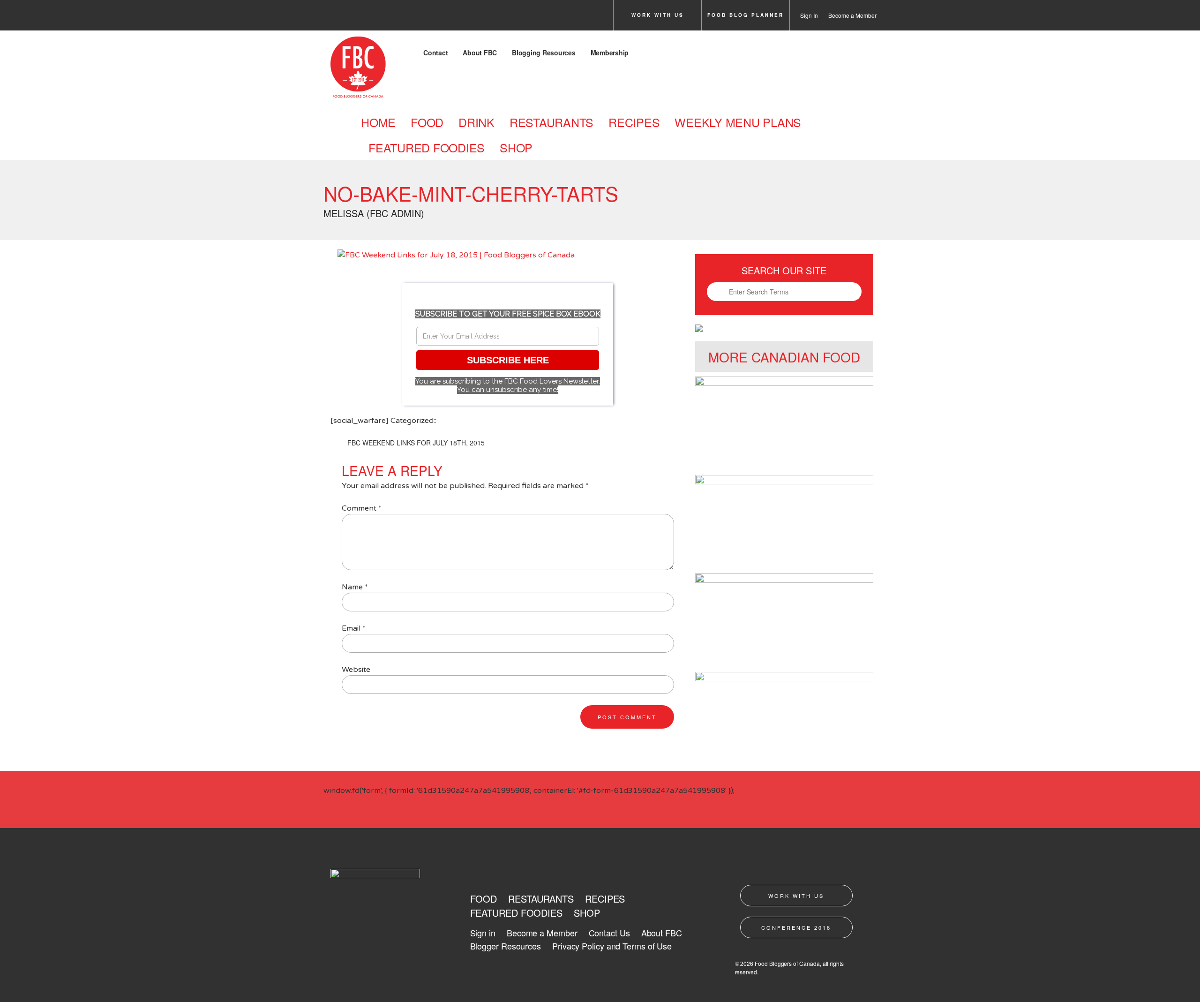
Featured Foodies (426, 147)
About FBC (480, 52)
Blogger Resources (505, 946)
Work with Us (657, 15)
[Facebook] (333, 17)
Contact (435, 52)
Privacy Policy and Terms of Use (612, 946)
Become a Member (852, 15)
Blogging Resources (544, 52)
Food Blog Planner (745, 15)
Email (354, 628)
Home (378, 121)
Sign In (809, 15)
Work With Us (796, 895)
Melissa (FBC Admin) (373, 213)
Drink (476, 121)
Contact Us (609, 933)
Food (427, 121)
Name (355, 587)
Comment (362, 508)
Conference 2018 (796, 927)
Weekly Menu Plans (738, 121)
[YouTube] (438, 17)
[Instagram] (385, 17)
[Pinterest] (412, 17)
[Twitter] (359, 17)
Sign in (482, 933)
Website (356, 669)
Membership (610, 52)
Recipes (634, 121)
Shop (516, 147)
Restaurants (551, 121)
